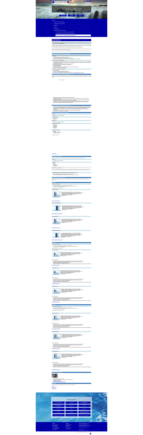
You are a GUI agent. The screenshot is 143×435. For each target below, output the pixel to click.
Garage (71, 15)
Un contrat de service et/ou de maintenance (59, 381)
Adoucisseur (84, 405)
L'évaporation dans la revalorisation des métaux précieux (65, 35)
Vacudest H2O (54, 388)
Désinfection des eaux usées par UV (58, 415)
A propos (80, 15)
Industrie (63, 15)
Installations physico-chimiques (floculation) (58, 405)
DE (90, 1)
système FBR (64, 67)
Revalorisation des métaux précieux (60, 30)
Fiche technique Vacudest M (56, 348)
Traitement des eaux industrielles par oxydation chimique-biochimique (84, 412)
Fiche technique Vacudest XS (56, 227)
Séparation (56, 25)
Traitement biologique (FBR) (58, 402)
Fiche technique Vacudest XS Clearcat (57, 213)
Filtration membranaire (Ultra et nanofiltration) (84, 402)
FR (89, 1)
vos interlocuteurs (68, 427)
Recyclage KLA (56, 28)
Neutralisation (71, 405)
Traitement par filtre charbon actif (71, 415)
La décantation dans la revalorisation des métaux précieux (65, 33)
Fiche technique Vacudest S (56, 265)
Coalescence (71, 402)
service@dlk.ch (55, 429)
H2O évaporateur (54, 153)
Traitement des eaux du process (59, 23)
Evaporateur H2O (54, 387)
